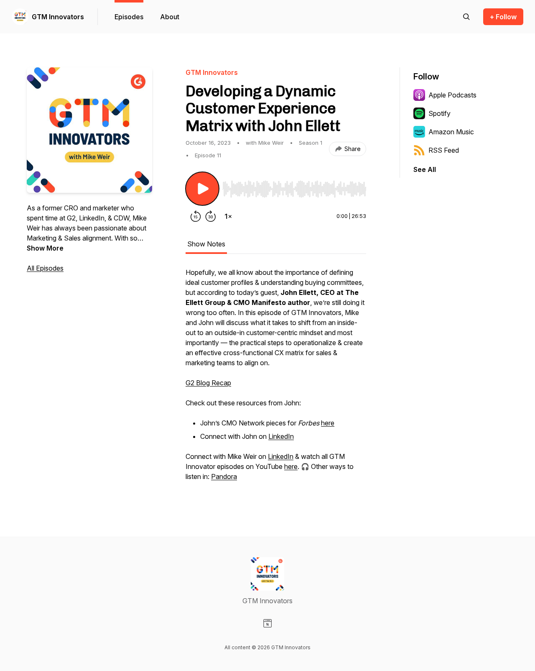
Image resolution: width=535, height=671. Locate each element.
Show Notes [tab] (206, 244)
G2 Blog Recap (208, 383)
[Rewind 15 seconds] (195, 216)
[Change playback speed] (228, 216)
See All (424, 169)
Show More (45, 248)
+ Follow (503, 17)
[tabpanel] (276, 378)
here (327, 423)
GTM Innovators (58, 17)
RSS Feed (443, 150)
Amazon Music (451, 132)
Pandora (224, 476)
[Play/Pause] (202, 188)
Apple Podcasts (452, 95)
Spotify (439, 113)
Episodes (129, 17)
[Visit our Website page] (267, 623)
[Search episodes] (466, 17)
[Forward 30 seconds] (211, 216)
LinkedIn (281, 436)
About (169, 17)
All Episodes (45, 268)
